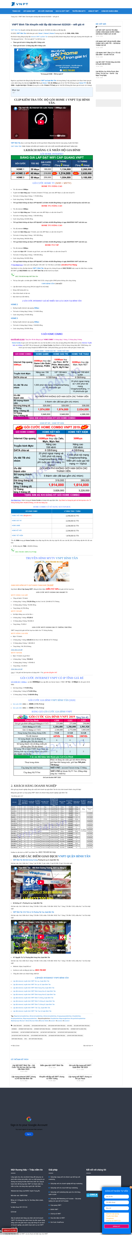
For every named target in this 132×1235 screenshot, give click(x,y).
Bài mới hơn (87, 1046)
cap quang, (27, 1025)
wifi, (26, 1038)
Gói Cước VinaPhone (45, 11)
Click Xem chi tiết (16, 650)
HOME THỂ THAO (63, 351)
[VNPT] (19, 4)
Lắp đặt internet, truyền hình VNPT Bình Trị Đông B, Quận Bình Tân (34, 1004)
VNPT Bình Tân (15, 30)
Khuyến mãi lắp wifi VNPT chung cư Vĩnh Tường (51, 1078)
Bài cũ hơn (15, 1046)
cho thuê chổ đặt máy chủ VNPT (37, 1234)
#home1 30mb (24, 1021)
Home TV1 (82, 83)
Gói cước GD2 (17, 708)
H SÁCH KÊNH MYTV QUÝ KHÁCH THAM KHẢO (30, 585)
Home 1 (45, 83)
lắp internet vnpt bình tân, (39, 1035)
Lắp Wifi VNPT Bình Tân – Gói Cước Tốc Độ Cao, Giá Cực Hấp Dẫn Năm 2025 (23, 1067)
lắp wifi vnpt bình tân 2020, (75, 1035)
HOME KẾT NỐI (45, 423)
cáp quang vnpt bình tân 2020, (56, 1025)
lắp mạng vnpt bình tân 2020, (57, 1035)
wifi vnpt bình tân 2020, (35, 1038)
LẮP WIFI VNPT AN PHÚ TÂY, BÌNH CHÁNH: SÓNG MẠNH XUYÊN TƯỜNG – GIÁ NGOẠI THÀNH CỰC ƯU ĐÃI (108, 32)
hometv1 (52, 1021)
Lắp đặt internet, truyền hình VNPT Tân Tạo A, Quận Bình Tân (32, 1011)
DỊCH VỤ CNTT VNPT (62, 11)
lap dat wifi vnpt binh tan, (48, 1032)
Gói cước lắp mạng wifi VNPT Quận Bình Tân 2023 (80, 1066)
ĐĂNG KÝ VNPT (93, 11)
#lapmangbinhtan (64, 1018)
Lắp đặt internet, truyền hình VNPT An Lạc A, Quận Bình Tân (32, 984)
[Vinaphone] (116, 1218)
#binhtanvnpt (15, 1021)
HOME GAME (39, 351)
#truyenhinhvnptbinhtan (78, 1018)
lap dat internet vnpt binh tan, (29, 1032)
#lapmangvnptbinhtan (30, 1018)
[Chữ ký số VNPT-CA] (116, 1221)
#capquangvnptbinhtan (64, 1016)
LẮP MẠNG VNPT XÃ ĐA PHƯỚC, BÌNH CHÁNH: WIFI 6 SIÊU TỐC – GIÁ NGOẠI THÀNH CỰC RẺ (108, 43)
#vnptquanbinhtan (16, 1018)
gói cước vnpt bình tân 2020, (82, 1025)
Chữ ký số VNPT (56, 1214)
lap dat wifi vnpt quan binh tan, (67, 1032)
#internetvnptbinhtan (36, 1016)
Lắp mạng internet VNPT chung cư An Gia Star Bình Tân (24, 1078)
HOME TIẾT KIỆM (58, 423)
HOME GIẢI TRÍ (50, 351)
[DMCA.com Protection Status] (92, 1196)
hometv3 (66, 1021)
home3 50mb (44, 1021)
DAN (12, 585)
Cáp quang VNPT (29, 11)
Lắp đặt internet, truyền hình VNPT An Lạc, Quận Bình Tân (31, 981)
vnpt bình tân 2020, (17, 1038)
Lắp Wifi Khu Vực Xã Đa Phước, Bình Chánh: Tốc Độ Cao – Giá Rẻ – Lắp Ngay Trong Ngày (107, 73)
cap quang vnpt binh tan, (39, 1025)
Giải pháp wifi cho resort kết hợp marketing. (64, 1188)
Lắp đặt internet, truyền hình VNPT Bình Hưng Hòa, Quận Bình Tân (33, 988)
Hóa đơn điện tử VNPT (58, 1218)
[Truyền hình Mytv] (116, 1216)
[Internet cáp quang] (116, 1214)
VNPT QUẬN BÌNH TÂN (74, 856)
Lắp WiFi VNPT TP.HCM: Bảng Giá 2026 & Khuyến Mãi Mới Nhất (108, 63)
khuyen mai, (15, 1032)
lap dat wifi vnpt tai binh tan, (20, 1035)
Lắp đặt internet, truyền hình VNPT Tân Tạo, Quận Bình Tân (31, 1008)
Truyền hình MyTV (79, 11)
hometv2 (59, 1021)
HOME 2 (14, 304)
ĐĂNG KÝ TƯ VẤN (9, 1230)
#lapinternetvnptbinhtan (21, 1016)
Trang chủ (16, 11)
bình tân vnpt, (18, 1025)
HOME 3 (14, 318)
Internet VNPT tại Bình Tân (39, 37)
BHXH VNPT (54, 1209)
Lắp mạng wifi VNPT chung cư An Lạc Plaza (80, 1078)
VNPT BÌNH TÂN (16, 146)
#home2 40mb (34, 1021)
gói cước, (69, 1025)
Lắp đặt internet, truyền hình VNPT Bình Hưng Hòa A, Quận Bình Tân (34, 991)
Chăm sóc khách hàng (109, 11)
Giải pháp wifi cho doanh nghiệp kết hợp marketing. (67, 1183)
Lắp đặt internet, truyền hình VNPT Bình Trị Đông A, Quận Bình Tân (34, 1001)
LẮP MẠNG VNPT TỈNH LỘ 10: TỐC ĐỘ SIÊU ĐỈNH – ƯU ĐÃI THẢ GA (108, 54)
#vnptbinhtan (76, 1016)
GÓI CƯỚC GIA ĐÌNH (54, 711)
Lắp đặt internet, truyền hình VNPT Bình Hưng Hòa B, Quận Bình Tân (34, 994)
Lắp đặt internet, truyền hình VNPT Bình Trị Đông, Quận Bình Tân (33, 998)
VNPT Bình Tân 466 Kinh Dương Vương (25, 860)
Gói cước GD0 (17, 704)
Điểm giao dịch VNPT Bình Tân (51, 1065)
